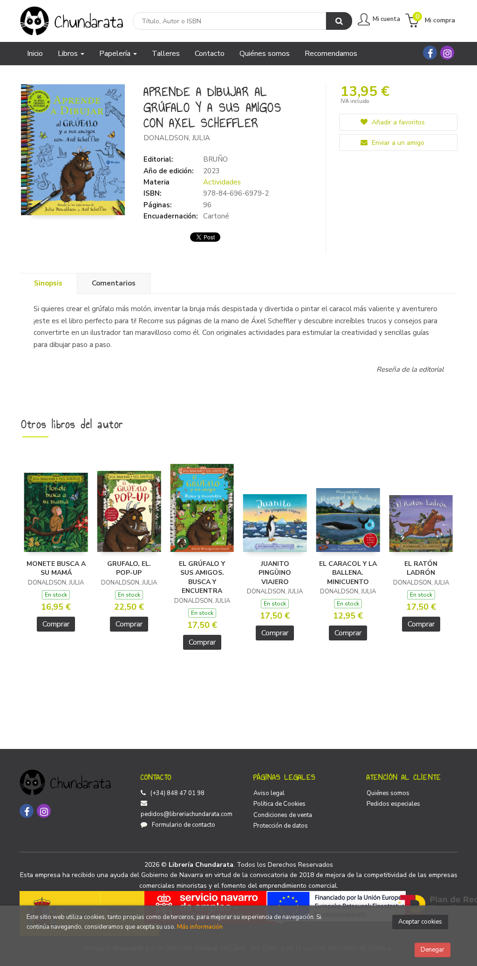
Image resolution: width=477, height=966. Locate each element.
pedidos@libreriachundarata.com (186, 814)
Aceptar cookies (420, 922)
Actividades (222, 182)
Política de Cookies (279, 804)
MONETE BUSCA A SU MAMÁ (56, 568)
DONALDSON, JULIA (176, 138)
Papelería (115, 53)
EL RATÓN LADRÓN (420, 568)
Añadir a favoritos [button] (397, 122)
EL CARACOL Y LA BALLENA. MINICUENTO (348, 572)
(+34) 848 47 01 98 (177, 793)
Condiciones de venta (282, 815)
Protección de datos (280, 826)
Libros (69, 53)
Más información (200, 927)
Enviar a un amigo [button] (397, 142)
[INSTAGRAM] (447, 53)
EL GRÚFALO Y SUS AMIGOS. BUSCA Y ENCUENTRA (202, 577)
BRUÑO (215, 159)
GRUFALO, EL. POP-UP (129, 568)
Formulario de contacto (183, 825)
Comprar (55, 624)
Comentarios (114, 283)
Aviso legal (269, 793)
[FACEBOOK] (430, 53)
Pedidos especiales (393, 804)
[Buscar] (339, 21)
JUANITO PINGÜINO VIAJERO (275, 572)
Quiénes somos (388, 793)
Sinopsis (48, 283)
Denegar (432, 950)
